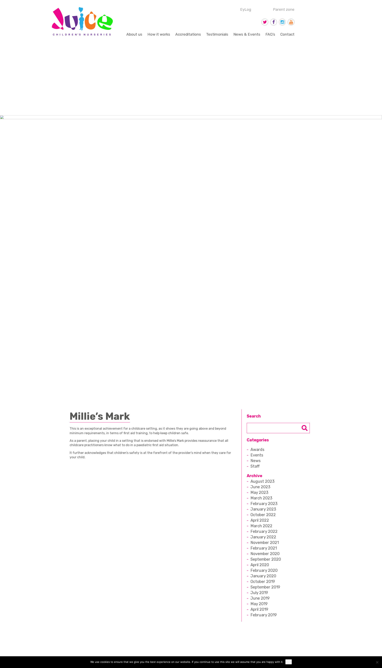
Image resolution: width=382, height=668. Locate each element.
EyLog (245, 9)
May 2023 (259, 492)
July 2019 (259, 592)
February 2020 (264, 570)
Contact (287, 34)
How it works (158, 34)
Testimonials (217, 34)
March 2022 (261, 525)
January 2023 (263, 509)
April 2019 (259, 609)
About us (134, 34)
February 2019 (263, 615)
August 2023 (262, 481)
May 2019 (259, 603)
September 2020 (265, 559)
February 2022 (264, 531)
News (255, 460)
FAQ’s (270, 34)
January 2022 (263, 537)
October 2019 (262, 581)
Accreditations (188, 34)
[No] (377, 662)
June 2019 (260, 598)
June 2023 (260, 486)
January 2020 (263, 576)
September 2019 (265, 587)
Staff (255, 466)
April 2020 (259, 564)
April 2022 (259, 520)
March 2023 (261, 498)
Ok (288, 661)
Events (256, 455)
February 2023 (264, 503)
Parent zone (283, 9)
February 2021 (263, 548)
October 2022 (263, 514)
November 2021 (264, 542)
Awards (257, 449)
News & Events (246, 34)
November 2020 (265, 553)
